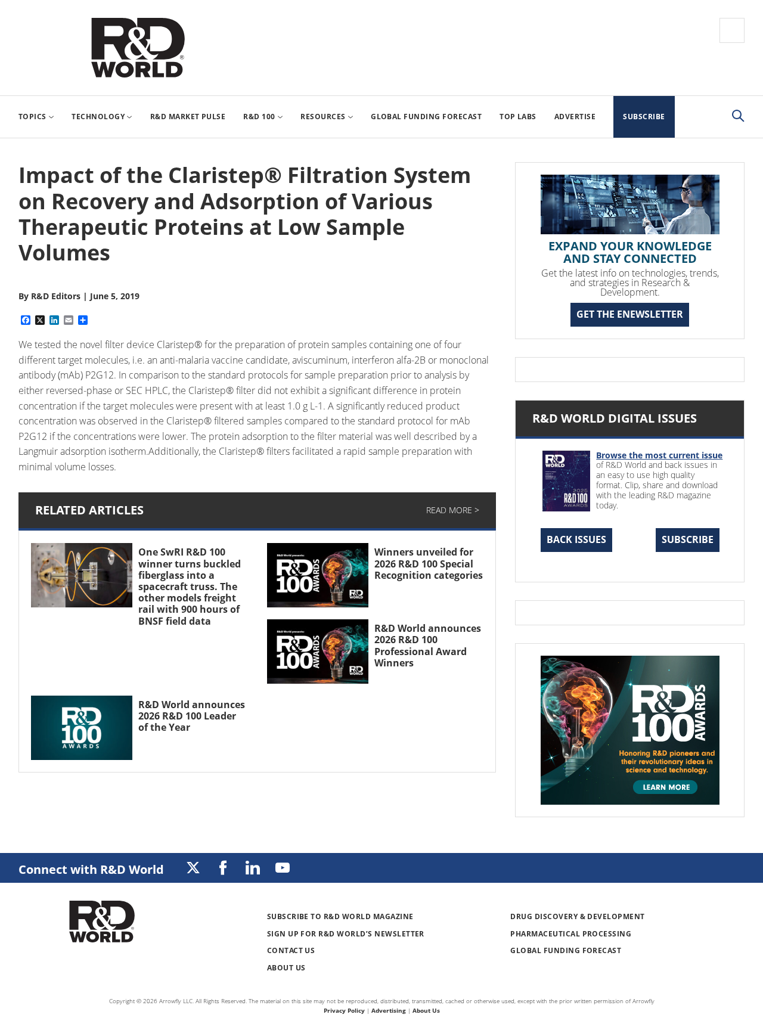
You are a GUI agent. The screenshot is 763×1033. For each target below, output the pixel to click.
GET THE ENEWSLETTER (629, 314)
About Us (286, 968)
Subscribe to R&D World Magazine (340, 916)
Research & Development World (137, 47)
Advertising (388, 1010)
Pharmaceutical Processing (570, 934)
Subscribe (688, 539)
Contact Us (291, 950)
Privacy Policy (344, 1010)
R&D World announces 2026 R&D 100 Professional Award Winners (427, 645)
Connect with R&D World (91, 869)
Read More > (452, 510)
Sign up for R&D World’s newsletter (345, 934)
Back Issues (576, 539)
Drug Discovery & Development (577, 916)
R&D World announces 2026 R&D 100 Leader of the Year (191, 716)
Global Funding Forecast (565, 950)
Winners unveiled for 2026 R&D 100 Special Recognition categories (428, 563)
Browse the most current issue (659, 455)
